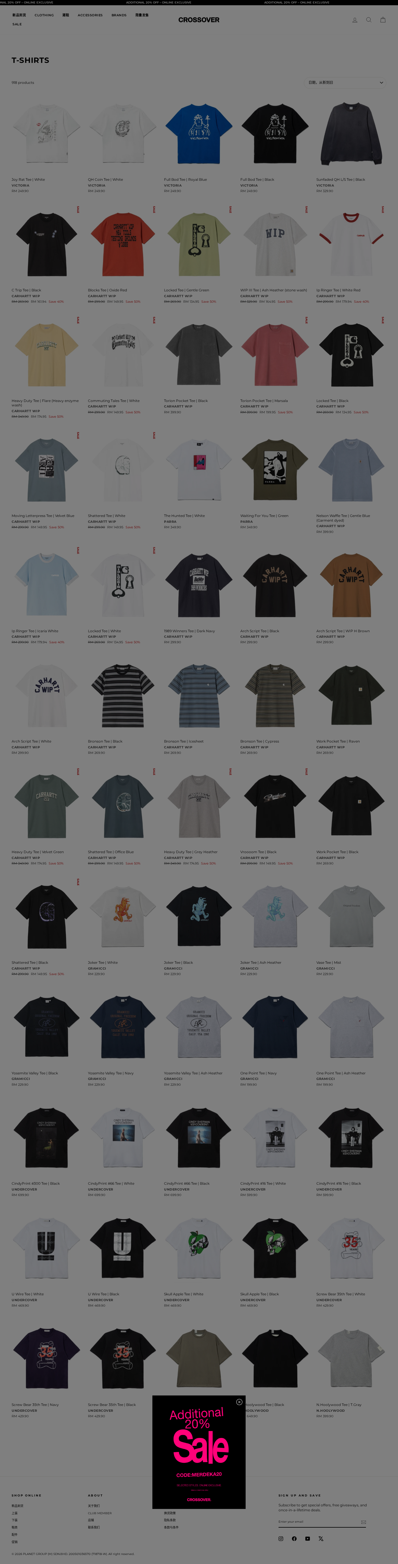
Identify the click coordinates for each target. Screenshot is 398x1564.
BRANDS (119, 15)
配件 (14, 1535)
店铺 (91, 1520)
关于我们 (94, 1506)
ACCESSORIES (90, 15)
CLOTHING (44, 15)
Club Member (100, 1513)
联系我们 (94, 1527)
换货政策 (170, 1513)
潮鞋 (65, 15)
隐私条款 (170, 1520)
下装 (14, 1520)
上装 (14, 1513)
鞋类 (14, 1527)
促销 (14, 1542)
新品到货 (19, 15)
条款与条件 (171, 1527)
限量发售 (142, 15)
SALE (17, 24)
